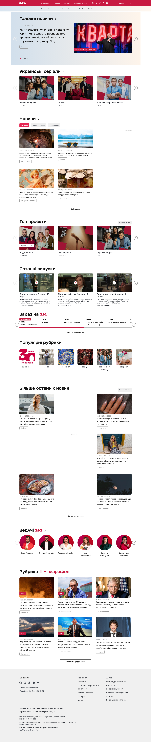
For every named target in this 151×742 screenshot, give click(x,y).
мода (46, 367)
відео (66, 3)
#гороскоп (25, 161)
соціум (85, 367)
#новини (24, 612)
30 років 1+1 (27, 367)
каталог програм (86, 692)
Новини (57, 3)
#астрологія (104, 508)
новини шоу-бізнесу (104, 368)
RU (123, 3)
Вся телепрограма (75, 332)
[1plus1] (22, 3)
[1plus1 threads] (25, 683)
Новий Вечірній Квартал (85, 49)
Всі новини (75, 209)
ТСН (22, 594)
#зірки (24, 47)
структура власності (116, 681)
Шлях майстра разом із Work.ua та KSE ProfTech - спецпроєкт (85, 9)
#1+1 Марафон (65, 611)
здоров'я (124, 367)
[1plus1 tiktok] (29, 683)
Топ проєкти (33, 221)
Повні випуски (93, 325)
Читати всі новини (75, 516)
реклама (82, 681)
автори (109, 678)
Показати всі (124, 222)
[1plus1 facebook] (34, 683)
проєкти (45, 3)
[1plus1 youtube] (38, 683)
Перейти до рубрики (75, 661)
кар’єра (81, 696)
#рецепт (63, 198)
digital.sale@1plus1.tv (27, 724)
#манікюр (102, 428)
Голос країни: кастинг (49, 9)
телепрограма (80, 3)
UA (120, 3)
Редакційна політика (116, 700)
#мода (62, 159)
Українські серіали (40, 71)
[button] (20, 58)
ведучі (27, 530)
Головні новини (36, 18)
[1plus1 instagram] (20, 683)
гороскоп (65, 367)
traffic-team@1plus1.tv (28, 730)
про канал (82, 678)
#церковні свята (28, 201)
